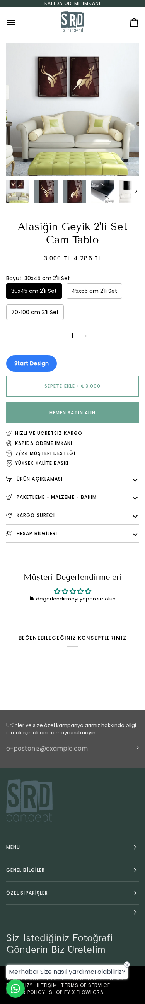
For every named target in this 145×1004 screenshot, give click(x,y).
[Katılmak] (132, 747)
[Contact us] (15, 988)
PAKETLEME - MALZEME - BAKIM (56, 497)
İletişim (47, 985)
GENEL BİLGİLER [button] (25, 870)
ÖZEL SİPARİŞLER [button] (27, 892)
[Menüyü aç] (17, 22)
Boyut (38, 278)
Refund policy (25, 992)
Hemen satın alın (72, 412)
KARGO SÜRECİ (35, 515)
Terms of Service (85, 985)
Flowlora (90, 992)
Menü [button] (13, 847)
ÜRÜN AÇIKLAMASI (39, 478)
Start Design (31, 363)
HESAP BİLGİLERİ (36, 533)
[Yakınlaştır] (20, 161)
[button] (72, 912)
